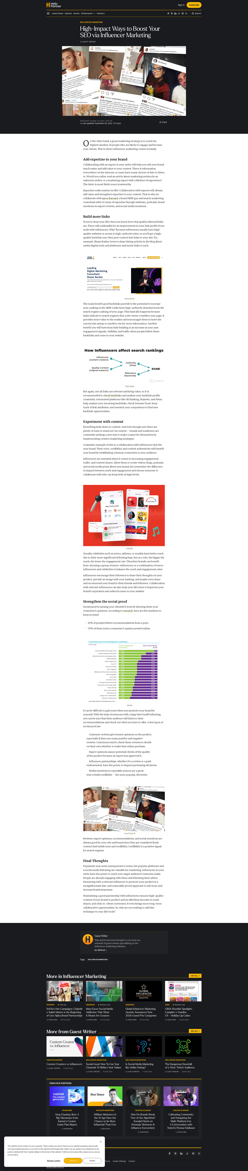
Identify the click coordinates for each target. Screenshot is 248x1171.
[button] (87, 13)
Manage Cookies (53, 1161)
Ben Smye (106, 1128)
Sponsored (67, 1110)
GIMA (167, 1005)
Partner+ (51, 1005)
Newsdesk (90, 1005)
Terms (107, 1161)
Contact (132, 1161)
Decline (92, 1161)
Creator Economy (55, 1060)
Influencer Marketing (91, 22)
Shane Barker (130, 298)
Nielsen (130, 705)
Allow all (73, 1161)
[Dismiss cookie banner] (101, 1141)
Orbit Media (129, 386)
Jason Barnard (110, 198)
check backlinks (112, 395)
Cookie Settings (119, 1161)
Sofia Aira (53, 1019)
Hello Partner (58, 1167)
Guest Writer (89, 41)
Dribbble (129, 548)
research (128, 610)
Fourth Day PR (129, 833)
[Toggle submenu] (94, 13)
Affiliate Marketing (105, 1110)
